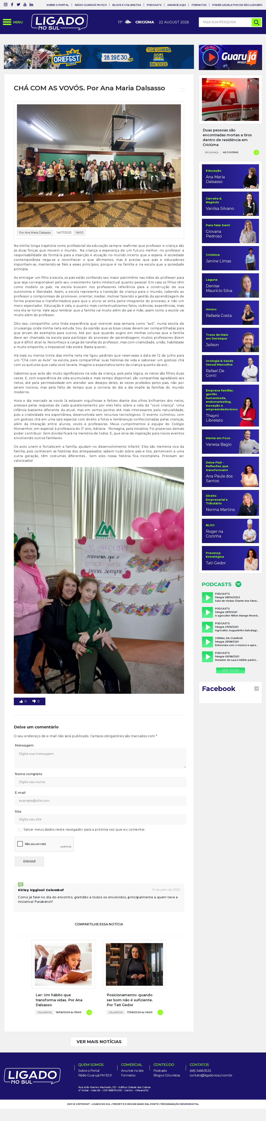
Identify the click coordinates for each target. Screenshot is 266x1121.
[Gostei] (22, 701)
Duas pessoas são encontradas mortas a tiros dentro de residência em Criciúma (227, 137)
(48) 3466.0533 (200, 1071)
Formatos (199, 4)
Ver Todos (230, 670)
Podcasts (154, 4)
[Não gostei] (34, 701)
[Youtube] (25, 5)
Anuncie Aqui (176, 4)
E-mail (20, 793)
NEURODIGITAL (189, 1104)
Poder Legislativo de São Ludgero (237, 4)
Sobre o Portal (57, 4)
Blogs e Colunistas (126, 4)
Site (18, 811)
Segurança (212, 152)
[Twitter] (18, 5)
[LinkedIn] (31, 5)
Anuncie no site (132, 1071)
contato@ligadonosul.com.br (211, 1075)
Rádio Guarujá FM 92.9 (91, 4)
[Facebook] (12, 5)
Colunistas (45, 1012)
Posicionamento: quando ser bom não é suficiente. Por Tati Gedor (130, 1000)
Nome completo (28, 774)
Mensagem (24, 745)
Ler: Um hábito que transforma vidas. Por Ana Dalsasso (59, 1000)
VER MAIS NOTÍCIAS (99, 1041)
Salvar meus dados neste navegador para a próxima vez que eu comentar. (85, 829)
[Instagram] (5, 5)
